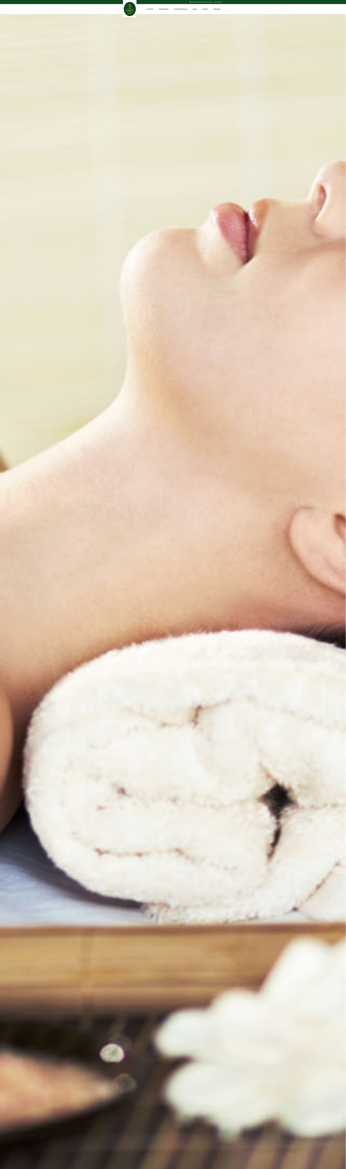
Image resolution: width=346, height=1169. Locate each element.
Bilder (195, 9)
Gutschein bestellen (180, 9)
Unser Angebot (164, 9)
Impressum (216, 9)
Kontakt (205, 9)
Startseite (150, 9)
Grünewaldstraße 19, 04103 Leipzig (202, 2)
